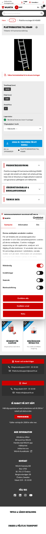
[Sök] (41, 13)
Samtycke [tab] (8, 225)
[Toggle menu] (43, 2)
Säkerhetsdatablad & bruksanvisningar (24, 75)
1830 (7, 89)
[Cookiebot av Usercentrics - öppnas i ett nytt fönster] (33, 218)
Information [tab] (23, 225)
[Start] (7, 7)
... (11, 20)
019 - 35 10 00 (25, 480)
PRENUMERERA (23, 417)
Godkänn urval (23, 306)
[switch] (40, 273)
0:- (40, 6)
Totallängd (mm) (10, 85)
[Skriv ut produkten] (37, 27)
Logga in (25, 2)
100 (6, 99)
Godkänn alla (22, 298)
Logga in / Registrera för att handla (24, 143)
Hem (4, 20)
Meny (20, 7)
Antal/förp (8, 105)
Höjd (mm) (8, 95)
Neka (23, 314)
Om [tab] (37, 225)
